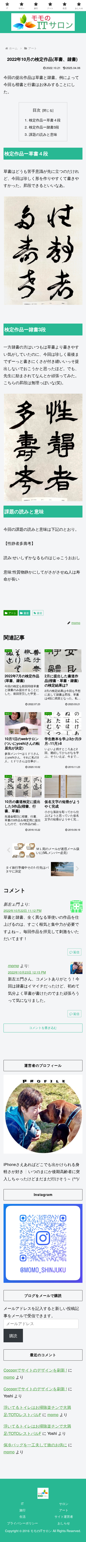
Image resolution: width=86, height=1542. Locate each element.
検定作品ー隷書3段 (44, 127)
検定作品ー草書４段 (45, 120)
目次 (37, 110)
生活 (22, 1516)
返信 (76, 952)
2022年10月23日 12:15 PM (27, 972)
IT (22, 1503)
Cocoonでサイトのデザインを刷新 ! (35, 1370)
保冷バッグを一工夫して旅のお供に (35, 1444)
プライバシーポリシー (22, 1523)
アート (12, 613)
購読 (13, 1335)
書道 (26, 613)
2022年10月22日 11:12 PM (22, 910)
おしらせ (64, 1523)
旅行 (22, 1510)
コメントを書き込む (43, 1028)
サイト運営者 (63, 1516)
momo (13, 965)
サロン (63, 1503)
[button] (43, 250)
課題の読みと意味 (43, 134)
